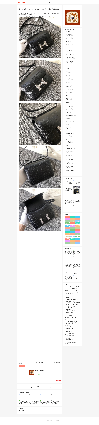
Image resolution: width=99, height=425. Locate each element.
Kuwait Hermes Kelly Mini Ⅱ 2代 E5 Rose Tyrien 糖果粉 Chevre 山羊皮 (76, 266)
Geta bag (67, 68)
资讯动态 (67, 173)
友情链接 (48, 420)
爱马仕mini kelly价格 (67, 217)
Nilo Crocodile (69, 163)
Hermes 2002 (68, 72)
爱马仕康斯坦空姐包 (67, 226)
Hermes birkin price (31, 418)
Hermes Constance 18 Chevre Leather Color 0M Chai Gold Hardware (24, 402)
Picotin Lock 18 (69, 121)
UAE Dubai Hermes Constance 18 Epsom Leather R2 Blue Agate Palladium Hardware (34, 402)
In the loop (67, 74)
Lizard (68, 160)
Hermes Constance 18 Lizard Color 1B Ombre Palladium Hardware (68, 252)
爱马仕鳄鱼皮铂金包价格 (67, 236)
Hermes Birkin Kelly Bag (44, 418)
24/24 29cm (69, 93)
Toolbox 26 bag (69, 133)
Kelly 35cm (69, 83)
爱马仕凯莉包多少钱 (67, 221)
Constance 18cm (36, 10)
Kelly (39, 2)
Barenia (68, 149)
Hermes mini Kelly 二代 (72, 234)
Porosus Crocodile (70, 166)
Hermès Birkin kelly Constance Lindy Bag (31, 362)
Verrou (64, 2)
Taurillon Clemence (70, 170)
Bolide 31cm (69, 45)
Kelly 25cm (69, 79)
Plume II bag (69, 143)
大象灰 (78, 227)
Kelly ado (67, 95)
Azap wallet (69, 141)
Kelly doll (68, 86)
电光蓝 (67, 243)
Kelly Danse (67, 96)
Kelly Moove (68, 103)
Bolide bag (67, 41)
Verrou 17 (69, 136)
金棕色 (78, 243)
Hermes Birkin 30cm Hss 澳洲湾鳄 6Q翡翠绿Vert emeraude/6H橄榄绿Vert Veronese (68, 260)
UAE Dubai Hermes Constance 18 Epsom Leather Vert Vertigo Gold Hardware (45, 396)
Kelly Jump (69, 87)
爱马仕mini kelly (72, 228)
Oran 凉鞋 (67, 118)
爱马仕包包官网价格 (67, 418)
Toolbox (67, 130)
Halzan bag (67, 69)
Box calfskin (69, 152)
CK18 (72, 223)
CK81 (69, 288)
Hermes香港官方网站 (37, 418)
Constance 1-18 (70, 54)
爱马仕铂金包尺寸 (67, 228)
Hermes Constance (67, 232)
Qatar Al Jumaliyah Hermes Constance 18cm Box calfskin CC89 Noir (76, 195)
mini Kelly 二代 (72, 243)
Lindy (49, 2)
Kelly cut (68, 85)
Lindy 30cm (69, 108)
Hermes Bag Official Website (60, 418)
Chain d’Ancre (68, 50)
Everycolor (69, 156)
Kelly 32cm (69, 82)
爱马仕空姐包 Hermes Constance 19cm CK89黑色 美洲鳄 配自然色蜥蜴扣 (39, 363)
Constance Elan (69, 62)
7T (66, 286)
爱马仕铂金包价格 (67, 219)
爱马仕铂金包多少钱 (67, 230)
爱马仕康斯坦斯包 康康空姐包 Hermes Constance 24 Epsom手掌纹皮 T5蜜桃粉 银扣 (34, 396)
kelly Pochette (69, 114)
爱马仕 (67, 139)
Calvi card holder (68, 48)
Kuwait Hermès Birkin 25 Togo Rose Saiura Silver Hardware (68, 272)
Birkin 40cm (69, 39)
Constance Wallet (70, 64)
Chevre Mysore (69, 154)
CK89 (78, 216)
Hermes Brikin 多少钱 (67, 241)
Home (31, 2)
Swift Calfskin (69, 167)
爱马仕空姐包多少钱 (72, 232)
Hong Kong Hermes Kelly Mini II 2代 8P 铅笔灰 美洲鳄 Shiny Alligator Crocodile (76, 183)
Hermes (72, 221)
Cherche (67, 51)
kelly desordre (68, 99)
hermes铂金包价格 (78, 230)
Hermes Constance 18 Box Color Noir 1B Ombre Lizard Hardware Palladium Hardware (55, 396)
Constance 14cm (70, 57)
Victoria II (68, 145)
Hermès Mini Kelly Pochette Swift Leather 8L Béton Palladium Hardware (68, 202)
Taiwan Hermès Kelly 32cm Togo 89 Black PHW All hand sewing (68, 189)
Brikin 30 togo (72, 230)
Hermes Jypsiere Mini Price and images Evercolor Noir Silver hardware (76, 278)
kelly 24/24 (67, 90)
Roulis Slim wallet (70, 128)
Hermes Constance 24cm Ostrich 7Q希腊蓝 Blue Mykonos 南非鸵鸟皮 (68, 183)
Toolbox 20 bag (69, 131)
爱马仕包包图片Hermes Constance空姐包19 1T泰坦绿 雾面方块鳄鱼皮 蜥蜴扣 (24, 396)
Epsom (68, 155)
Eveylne (67, 65)
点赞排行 (54, 420)
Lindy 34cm (69, 109)
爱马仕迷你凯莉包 (72, 226)
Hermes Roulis (78, 239)
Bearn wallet (68, 31)
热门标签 (57, 420)
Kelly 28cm (69, 81)
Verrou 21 (69, 138)
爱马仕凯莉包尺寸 (72, 241)
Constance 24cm (70, 59)
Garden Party (68, 67)
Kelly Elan (67, 101)
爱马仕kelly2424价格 (74, 418)
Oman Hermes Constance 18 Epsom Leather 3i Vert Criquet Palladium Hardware (55, 402)
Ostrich (68, 165)
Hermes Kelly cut (77, 241)
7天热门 (45, 420)
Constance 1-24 (70, 55)
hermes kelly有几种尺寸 (78, 236)
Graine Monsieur (70, 158)
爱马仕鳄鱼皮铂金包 (67, 239)
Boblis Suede (69, 151)
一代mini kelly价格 (67, 223)
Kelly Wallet (69, 89)
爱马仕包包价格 (19, 418)
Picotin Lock (59, 2)
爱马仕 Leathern (68, 147)
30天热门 (41, 420)
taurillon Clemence (72, 236)
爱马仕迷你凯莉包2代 (78, 223)
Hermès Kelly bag (72, 219)
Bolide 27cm (69, 44)
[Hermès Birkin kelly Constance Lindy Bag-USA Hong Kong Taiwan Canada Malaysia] (22, 2)
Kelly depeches (68, 98)
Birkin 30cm (69, 37)
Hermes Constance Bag (51, 418)
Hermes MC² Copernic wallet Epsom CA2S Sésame (76, 201)
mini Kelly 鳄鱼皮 (73, 306)
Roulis (68, 2)
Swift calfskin (78, 221)
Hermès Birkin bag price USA (26, 10)
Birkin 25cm (69, 35)
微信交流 (51, 420)
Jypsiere (67, 76)
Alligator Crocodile (70, 148)
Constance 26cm (70, 61)
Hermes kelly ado (79, 418)
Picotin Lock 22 (69, 122)
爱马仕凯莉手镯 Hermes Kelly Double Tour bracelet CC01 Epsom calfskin (76, 253)
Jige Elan (67, 75)
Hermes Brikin (67, 292)
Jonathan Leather (70, 159)
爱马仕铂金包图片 (67, 336)
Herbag (67, 71)
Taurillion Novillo (70, 169)
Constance (44, 2)
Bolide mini (69, 47)
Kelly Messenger (68, 102)
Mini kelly (53, 2)
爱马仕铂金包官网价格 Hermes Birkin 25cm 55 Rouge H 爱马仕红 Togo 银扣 (68, 278)
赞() (58, 380)
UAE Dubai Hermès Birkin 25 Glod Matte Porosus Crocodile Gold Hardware (68, 208)
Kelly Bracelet (69, 142)
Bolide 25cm (69, 43)
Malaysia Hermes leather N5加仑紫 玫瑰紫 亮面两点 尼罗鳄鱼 (76, 259)
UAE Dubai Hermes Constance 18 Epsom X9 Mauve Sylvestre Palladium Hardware (45, 402)
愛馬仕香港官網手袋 (24, 418)
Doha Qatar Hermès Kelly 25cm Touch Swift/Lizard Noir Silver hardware (76, 208)
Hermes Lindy (67, 234)
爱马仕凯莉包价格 (78, 219)
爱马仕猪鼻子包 (78, 226)
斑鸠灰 (72, 238)
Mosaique (67, 117)
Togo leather (69, 171)
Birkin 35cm (69, 38)
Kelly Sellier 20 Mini (70, 115)
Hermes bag (78, 232)
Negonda (68, 162)
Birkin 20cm (69, 34)
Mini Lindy (69, 110)
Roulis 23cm (69, 127)
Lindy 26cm (69, 106)
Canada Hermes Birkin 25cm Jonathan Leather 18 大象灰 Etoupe (76, 272)
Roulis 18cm (69, 126)
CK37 (66, 288)
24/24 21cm (69, 92)
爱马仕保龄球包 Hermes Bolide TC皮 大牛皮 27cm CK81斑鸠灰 (68, 265)
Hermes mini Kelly (72, 217)
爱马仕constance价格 (78, 234)
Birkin (35, 2)
